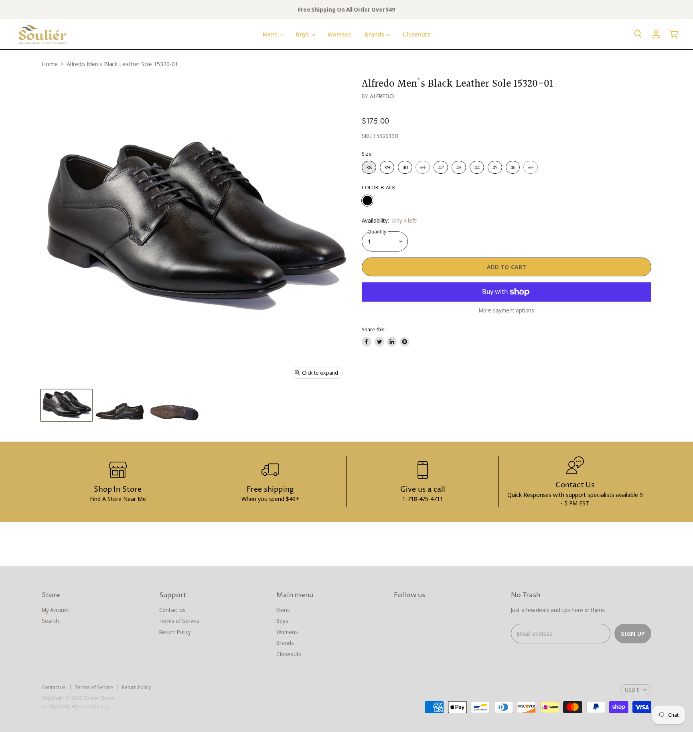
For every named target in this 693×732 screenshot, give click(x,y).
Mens (271, 34)
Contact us (172, 610)
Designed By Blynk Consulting (75, 706)
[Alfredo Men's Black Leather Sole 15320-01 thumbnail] (66, 405)
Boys (303, 34)
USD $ (632, 689)
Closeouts (416, 34)
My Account (55, 610)
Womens (339, 34)
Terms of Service (179, 621)
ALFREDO (382, 96)
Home (50, 64)
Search (50, 621)
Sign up (633, 633)
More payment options (507, 310)
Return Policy (175, 632)
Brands (375, 34)
